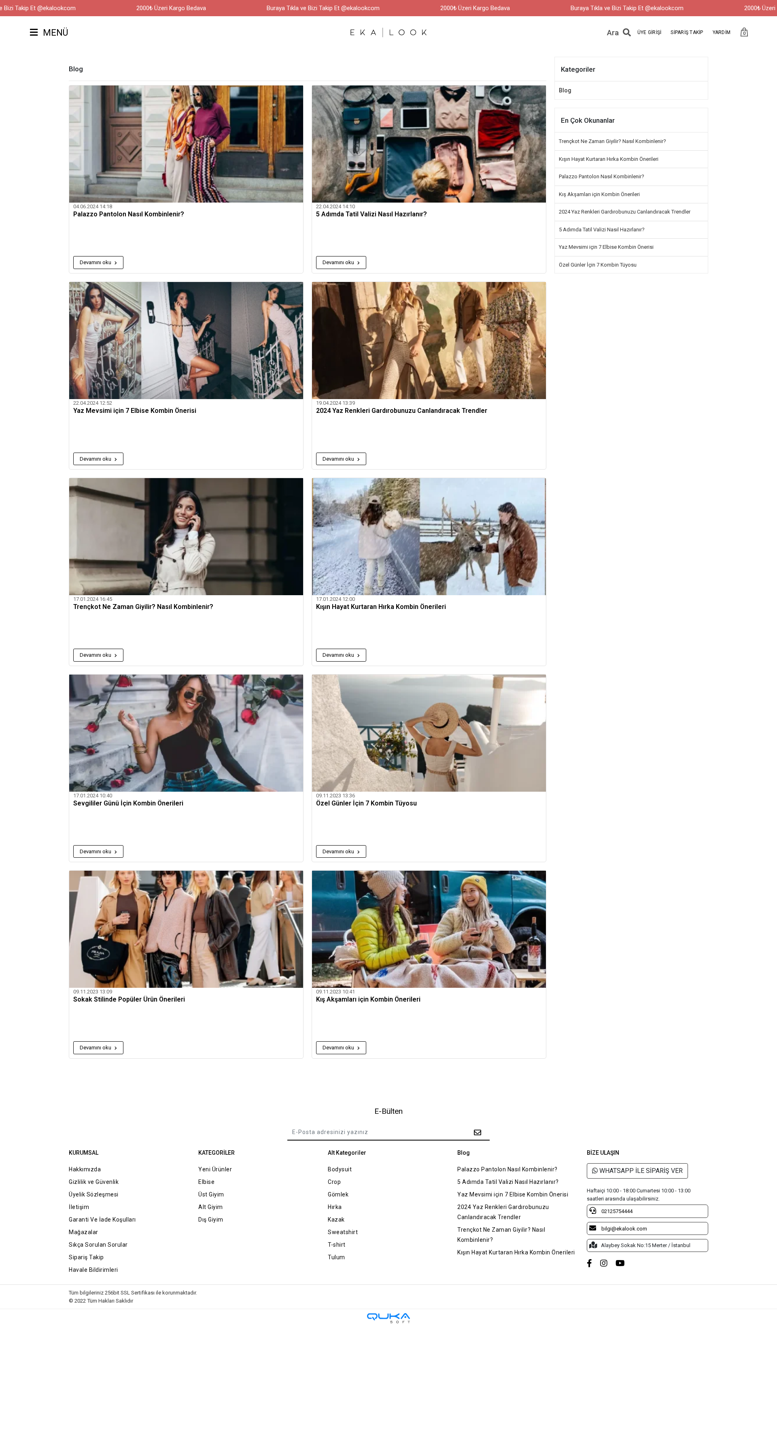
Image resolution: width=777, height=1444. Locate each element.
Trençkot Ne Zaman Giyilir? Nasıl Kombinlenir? (143, 607)
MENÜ (54, 33)
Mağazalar (83, 1232)
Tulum (336, 1257)
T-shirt (337, 1244)
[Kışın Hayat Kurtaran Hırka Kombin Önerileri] (429, 536)
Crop (334, 1182)
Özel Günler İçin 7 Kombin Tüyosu (366, 803)
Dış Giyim (210, 1219)
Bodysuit (340, 1169)
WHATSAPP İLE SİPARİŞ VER (640, 1171)
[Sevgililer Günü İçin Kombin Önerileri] (186, 733)
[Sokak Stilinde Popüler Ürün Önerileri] (186, 929)
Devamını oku (96, 262)
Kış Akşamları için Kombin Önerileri (368, 999)
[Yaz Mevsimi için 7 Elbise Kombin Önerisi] (186, 340)
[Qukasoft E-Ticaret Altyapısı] (388, 1318)
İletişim (79, 1207)
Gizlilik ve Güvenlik (94, 1182)
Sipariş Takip (86, 1257)
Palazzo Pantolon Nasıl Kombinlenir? (128, 214)
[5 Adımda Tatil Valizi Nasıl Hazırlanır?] (429, 144)
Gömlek (338, 1194)
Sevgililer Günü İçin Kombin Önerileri (128, 803)
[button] (744, 32)
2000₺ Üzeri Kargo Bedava (171, 8)
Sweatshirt (343, 1232)
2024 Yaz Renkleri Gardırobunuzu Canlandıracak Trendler (401, 410)
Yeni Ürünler (215, 1169)
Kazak (336, 1219)
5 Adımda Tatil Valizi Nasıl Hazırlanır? (371, 214)
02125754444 (616, 1211)
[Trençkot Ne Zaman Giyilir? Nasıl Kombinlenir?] (186, 536)
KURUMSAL (83, 1152)
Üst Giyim (211, 1194)
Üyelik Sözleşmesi (94, 1194)
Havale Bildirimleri (93, 1270)
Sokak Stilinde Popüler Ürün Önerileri (129, 999)
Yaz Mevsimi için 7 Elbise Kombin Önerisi (134, 410)
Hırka (335, 1207)
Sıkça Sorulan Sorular (98, 1244)
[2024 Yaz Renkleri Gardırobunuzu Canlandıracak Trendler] (429, 340)
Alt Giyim (210, 1207)
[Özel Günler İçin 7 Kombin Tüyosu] (429, 733)
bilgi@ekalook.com (623, 1229)
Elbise (206, 1182)
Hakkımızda (85, 1169)
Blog (565, 90)
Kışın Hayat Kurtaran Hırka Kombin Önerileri (381, 607)
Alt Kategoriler (347, 1152)
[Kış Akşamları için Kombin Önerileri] (429, 929)
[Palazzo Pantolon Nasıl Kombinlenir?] (186, 144)
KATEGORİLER (216, 1152)
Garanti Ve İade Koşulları (102, 1219)
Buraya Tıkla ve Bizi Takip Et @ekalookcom (323, 8)
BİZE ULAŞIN (603, 1152)
